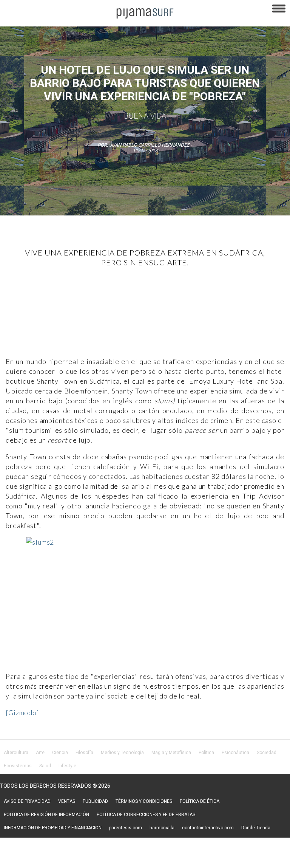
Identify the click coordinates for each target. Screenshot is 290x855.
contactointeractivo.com (208, 827)
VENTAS (66, 801)
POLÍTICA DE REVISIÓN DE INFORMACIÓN (46, 814)
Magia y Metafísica (171, 752)
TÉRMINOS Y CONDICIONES (144, 801)
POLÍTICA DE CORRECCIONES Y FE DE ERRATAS (146, 814)
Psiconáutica (235, 752)
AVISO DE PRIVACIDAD (27, 801)
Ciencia (60, 752)
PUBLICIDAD (95, 801)
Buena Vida (145, 116)
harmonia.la (162, 827)
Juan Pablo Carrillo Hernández (149, 145)
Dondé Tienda (255, 827)
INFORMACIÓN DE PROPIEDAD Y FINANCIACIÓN (53, 827)
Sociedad (266, 752)
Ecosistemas (18, 765)
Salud (45, 765)
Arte (40, 752)
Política (206, 752)
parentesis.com (125, 827)
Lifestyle (67, 765)
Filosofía (84, 752)
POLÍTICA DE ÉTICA (199, 801)
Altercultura (16, 752)
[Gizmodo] (22, 712)
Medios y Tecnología (122, 752)
